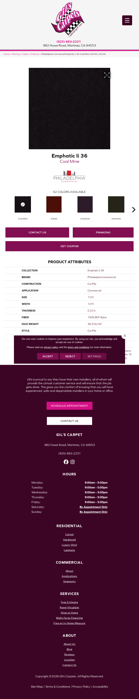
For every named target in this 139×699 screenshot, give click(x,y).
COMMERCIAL (69, 562)
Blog (69, 649)
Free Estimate (69, 602)
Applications (69, 576)
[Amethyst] (85, 204)
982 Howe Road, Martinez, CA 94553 (69, 45)
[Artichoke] (116, 204)
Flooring (16, 54)
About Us (69, 643)
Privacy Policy (81, 686)
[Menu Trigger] (127, 20)
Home (7, 54)
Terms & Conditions (57, 686)
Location (69, 659)
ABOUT (69, 635)
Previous (5, 204)
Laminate (69, 550)
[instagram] (72, 461)
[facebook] (66, 461)
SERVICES (69, 594)
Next (133, 204)
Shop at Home (69, 612)
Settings (94, 356)
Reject (70, 356)
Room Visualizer (69, 607)
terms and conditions (79, 347)
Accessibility (100, 686)
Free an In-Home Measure (69, 623)
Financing (103, 232)
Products (35, 54)
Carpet (25, 54)
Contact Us (37, 232)
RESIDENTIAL (69, 526)
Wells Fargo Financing (69, 617)
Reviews (69, 654)
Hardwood (69, 539)
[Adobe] (54, 204)
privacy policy (51, 347)
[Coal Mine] (22, 204)
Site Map (37, 686)
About (69, 570)
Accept (48, 356)
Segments (69, 581)
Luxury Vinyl (69, 544)
